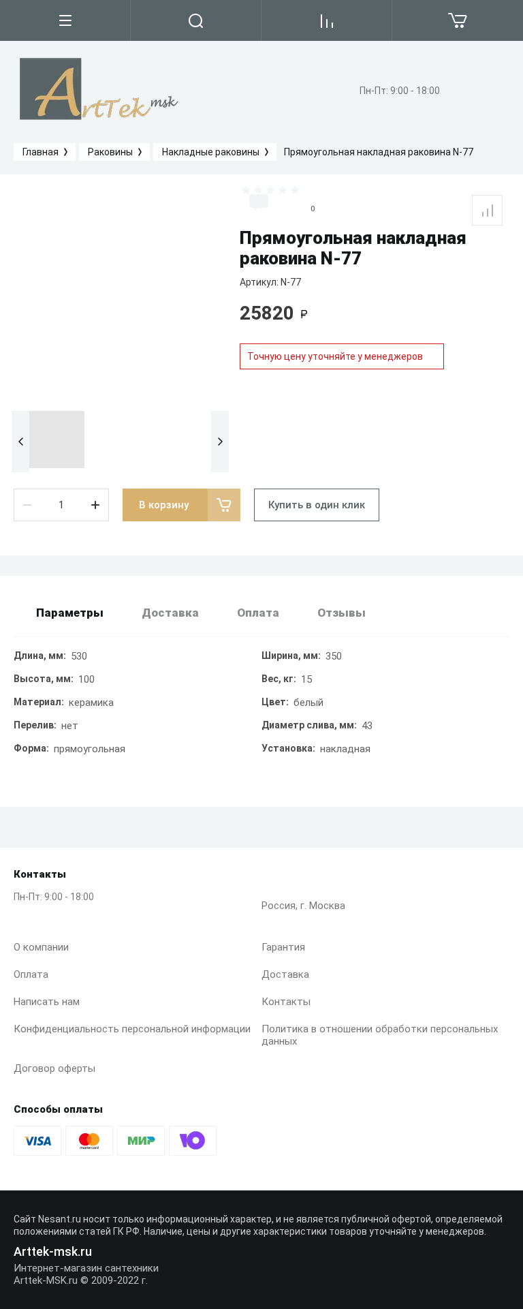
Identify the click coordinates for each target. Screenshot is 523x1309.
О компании (41, 947)
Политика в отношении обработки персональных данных (380, 1035)
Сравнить (487, 210)
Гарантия (283, 947)
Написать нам (47, 1002)
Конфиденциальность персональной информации (132, 1029)
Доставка (285, 974)
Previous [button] (20, 441)
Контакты (286, 1002)
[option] (120, 294)
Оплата (31, 974)
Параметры (70, 612)
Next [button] (220, 441)
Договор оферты (54, 1068)
